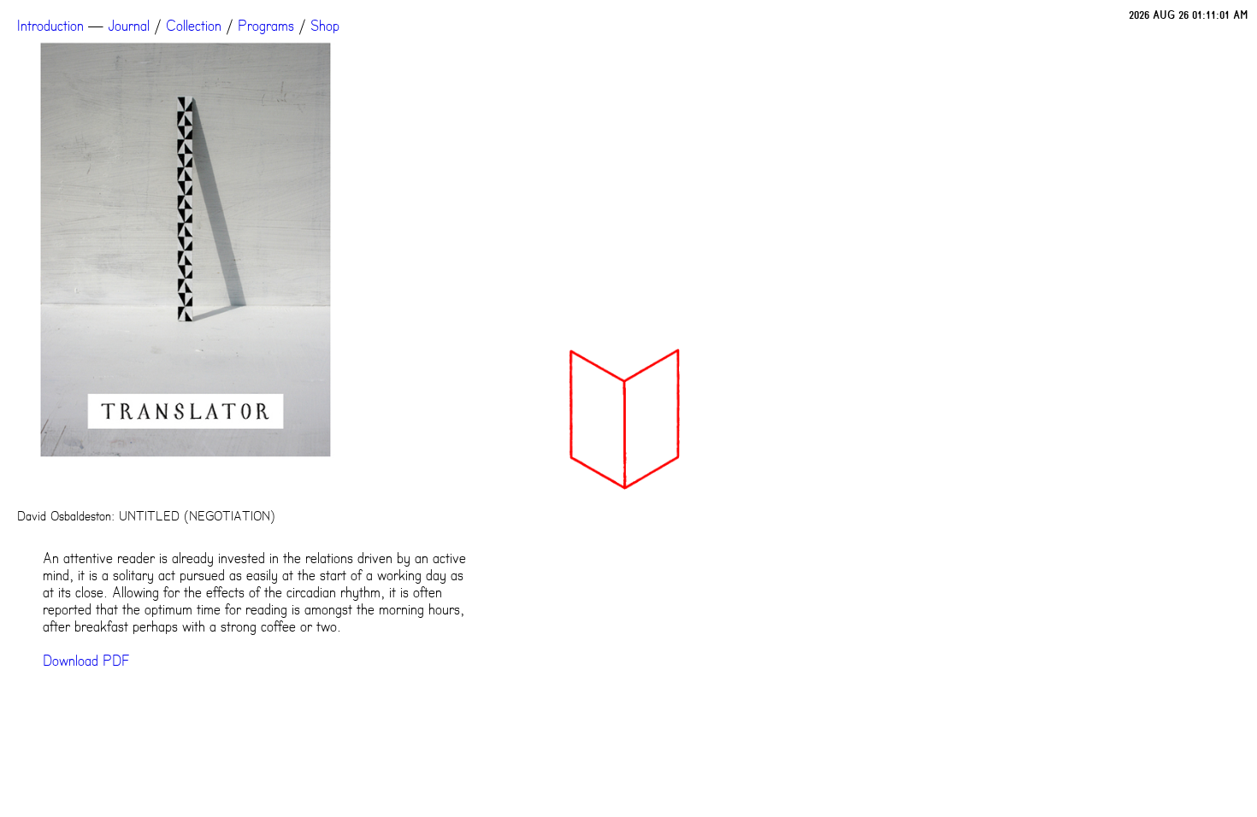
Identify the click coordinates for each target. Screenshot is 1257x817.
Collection (193, 25)
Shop (324, 25)
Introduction (50, 25)
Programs (266, 25)
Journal (129, 25)
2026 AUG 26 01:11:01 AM (1188, 15)
